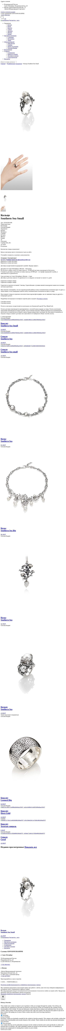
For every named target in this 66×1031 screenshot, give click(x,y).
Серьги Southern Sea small (9, 350)
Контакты (7, 59)
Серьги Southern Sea (6, 337)
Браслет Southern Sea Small (9, 324)
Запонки (10, 31)
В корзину (4, 258)
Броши (10, 34)
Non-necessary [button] (5, 1021)
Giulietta (10, 45)
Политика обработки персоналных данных (13, 994)
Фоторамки (11, 39)
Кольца (10, 25)
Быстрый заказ (12, 258)
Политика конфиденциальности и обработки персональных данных (21, 985)
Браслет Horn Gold (5, 812)
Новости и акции (13, 54)
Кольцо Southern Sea (6, 708)
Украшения (7, 940)
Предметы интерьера (10, 35)
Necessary (5, 1015)
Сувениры (11, 37)
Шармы (10, 32)
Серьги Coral (4, 838)
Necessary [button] (3, 1013)
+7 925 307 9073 (5, 976)
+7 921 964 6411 (5, 15)
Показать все (30, 847)
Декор (9, 40)
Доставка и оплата (13, 56)
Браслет (10, 28)
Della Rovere (11, 43)
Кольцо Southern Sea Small (8, 931)
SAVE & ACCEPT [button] (6, 1029)
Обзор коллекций (9, 42)
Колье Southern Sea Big (8, 529)
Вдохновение (8, 49)
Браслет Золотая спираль (8, 825)
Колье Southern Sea (6, 440)
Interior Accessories (13, 46)
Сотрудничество (12, 57)
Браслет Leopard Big (6, 799)
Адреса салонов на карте (8, 12)
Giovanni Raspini (12, 48)
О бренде (7, 51)
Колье (9, 26)
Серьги (10, 29)
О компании (11, 52)
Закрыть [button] (28, 994)
